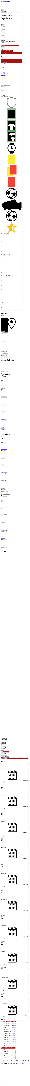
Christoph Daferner (4, 545)
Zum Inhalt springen (5, 1)
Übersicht (14, 1023)
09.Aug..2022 (3, 63)
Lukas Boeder (3, 538)
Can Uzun (2, 464)
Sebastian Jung (3, 480)
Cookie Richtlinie (5, 756)
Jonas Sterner (3, 506)
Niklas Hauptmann (4, 514)
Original (27, 1060)
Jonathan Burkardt (4, 449)
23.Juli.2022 (3, 86)
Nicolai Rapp (3, 522)
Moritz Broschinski (4, 419)
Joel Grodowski (3, 396)
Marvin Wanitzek (4, 472)
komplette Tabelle (3, 749)
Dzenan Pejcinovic (4, 456)
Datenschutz (4, 755)
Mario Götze (3, 488)
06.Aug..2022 (3, 75)
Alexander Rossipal (4, 530)
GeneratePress (21, 1063)
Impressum (3, 753)
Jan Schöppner (3, 411)
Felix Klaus (3, 386)
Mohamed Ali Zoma (4, 403)
